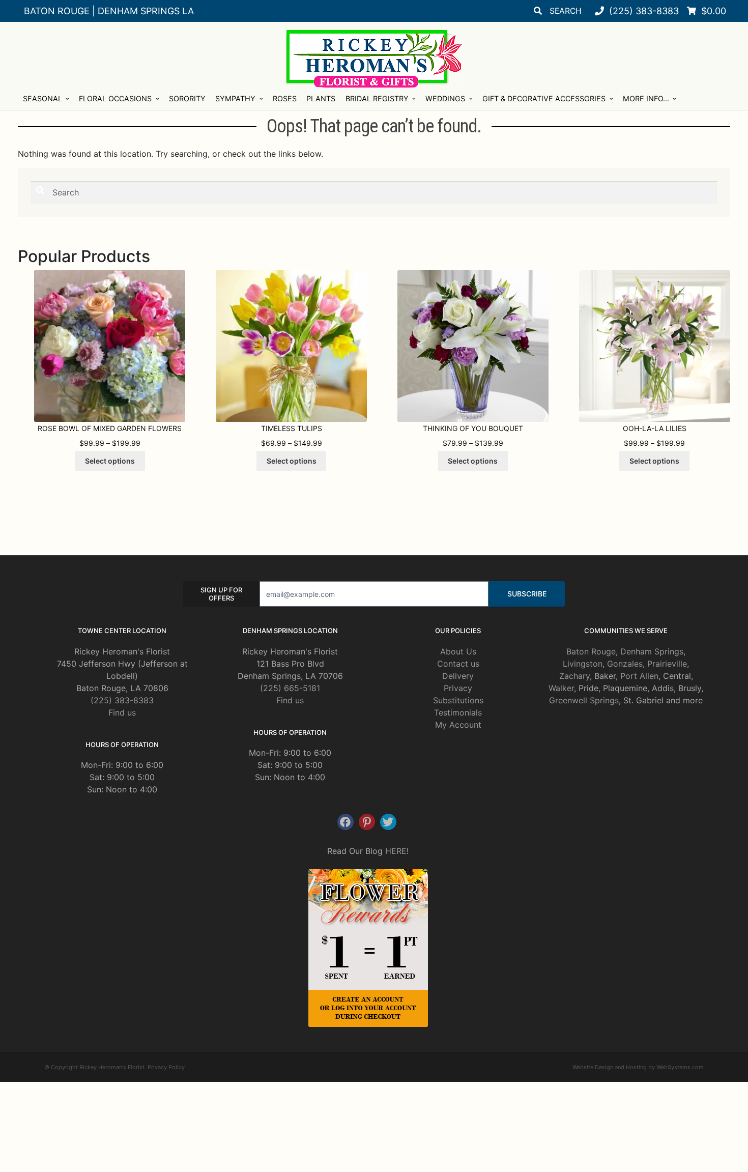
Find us (122, 712)
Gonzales (625, 664)
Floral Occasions (115, 98)
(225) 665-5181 (290, 688)
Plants (320, 98)
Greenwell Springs (584, 700)
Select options (110, 460)
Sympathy (235, 98)
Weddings (445, 98)
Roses (285, 98)
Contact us (458, 664)
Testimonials (458, 712)
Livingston (582, 664)
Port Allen (639, 676)
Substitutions (458, 700)
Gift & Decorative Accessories (544, 98)
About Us (458, 651)
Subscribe (526, 593)
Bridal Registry (377, 98)
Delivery (458, 676)
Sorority (187, 98)
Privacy (458, 688)
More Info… (646, 98)
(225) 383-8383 (122, 700)
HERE (396, 851)
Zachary (574, 676)
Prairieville (667, 664)
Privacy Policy (166, 1067)
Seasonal (42, 98)
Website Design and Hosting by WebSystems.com (638, 1067)
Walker (561, 688)
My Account (458, 725)
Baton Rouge (591, 651)
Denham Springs (651, 651)
